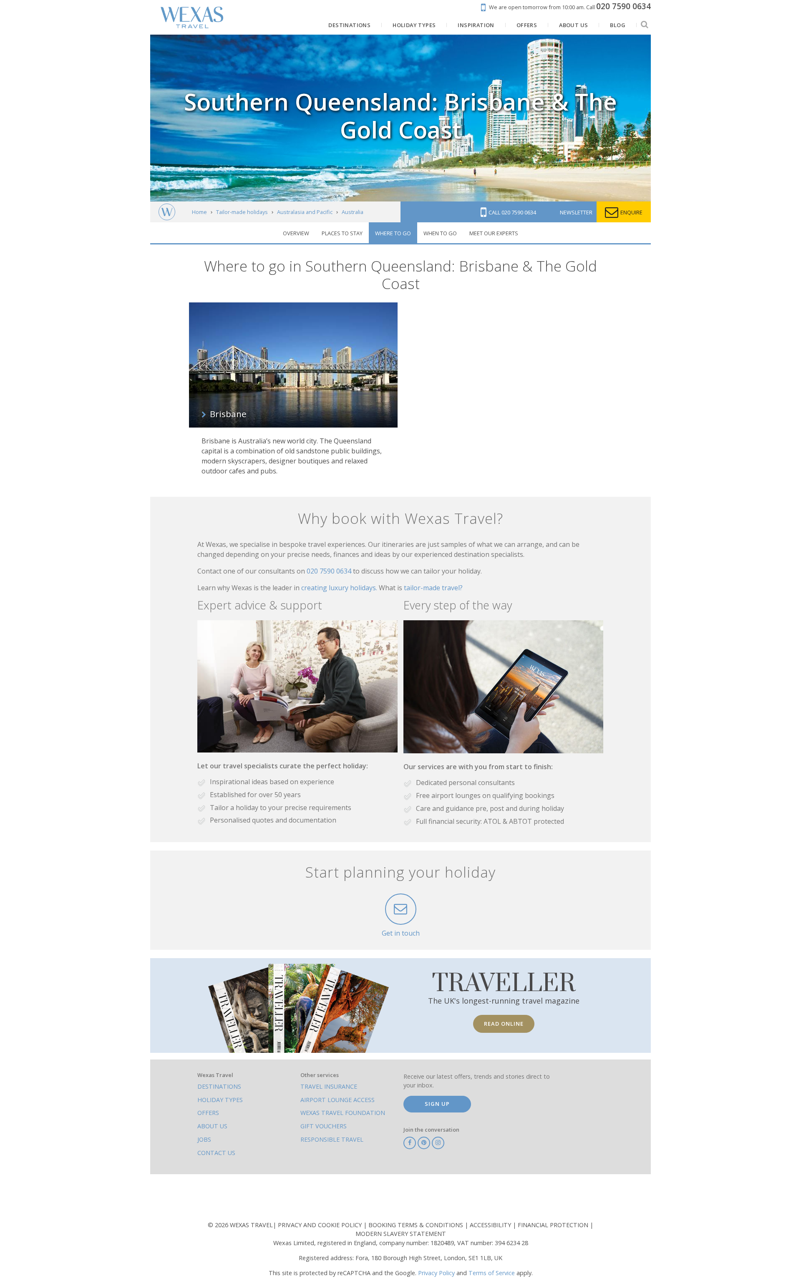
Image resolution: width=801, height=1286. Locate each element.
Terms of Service (492, 1273)
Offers (208, 1113)
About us (212, 1126)
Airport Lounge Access (337, 1100)
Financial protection (554, 1225)
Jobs (204, 1139)
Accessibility (491, 1225)
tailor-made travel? (433, 587)
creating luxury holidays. (340, 587)
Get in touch (401, 933)
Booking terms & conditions (416, 1225)
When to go (440, 233)
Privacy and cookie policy (320, 1225)
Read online (504, 1023)
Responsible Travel (331, 1139)
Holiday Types (220, 1100)
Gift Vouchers (323, 1126)
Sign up (437, 1103)
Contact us (216, 1153)
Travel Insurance (328, 1086)
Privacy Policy (436, 1273)
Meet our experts (493, 233)
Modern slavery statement (400, 1234)
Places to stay (342, 233)
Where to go (393, 233)
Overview (296, 233)
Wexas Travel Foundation (342, 1113)
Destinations (219, 1086)
